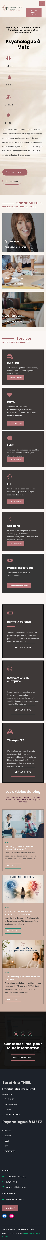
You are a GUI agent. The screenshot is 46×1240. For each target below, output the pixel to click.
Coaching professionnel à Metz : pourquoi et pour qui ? (20, 847)
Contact (12, 315)
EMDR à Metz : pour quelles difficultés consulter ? (22, 978)
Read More (14, 866)
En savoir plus (23, 647)
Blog (7, 842)
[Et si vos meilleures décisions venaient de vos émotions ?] (23, 889)
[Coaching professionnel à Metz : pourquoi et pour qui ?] (23, 824)
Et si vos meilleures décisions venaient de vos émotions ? (18, 913)
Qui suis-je (12, 241)
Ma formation (14, 278)
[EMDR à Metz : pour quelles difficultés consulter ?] (23, 954)
